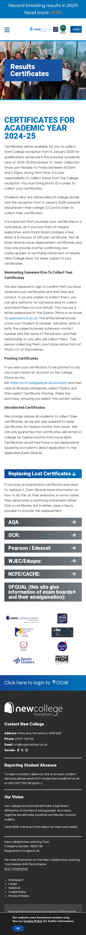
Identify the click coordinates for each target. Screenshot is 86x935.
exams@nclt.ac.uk (23, 318)
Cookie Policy (17, 891)
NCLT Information (16, 868)
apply (76, 29)
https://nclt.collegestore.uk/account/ (38, 383)
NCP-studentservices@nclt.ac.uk (57, 778)
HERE (56, 12)
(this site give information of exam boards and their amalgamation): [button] (40, 592)
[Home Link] (44, 29)
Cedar (12, 884)
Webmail (14, 888)
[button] (8, 30)
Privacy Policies (18, 895)
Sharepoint (15, 880)
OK (18, 928)
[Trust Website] (22, 618)
